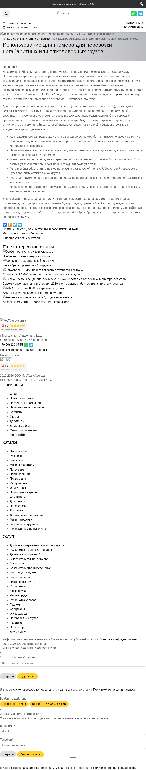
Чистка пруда (18, 595)
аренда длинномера (127, 94)
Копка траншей (20, 577)
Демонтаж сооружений (25, 554)
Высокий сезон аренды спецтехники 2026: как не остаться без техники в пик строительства (63, 283)
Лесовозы (16, 510)
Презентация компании (25, 402)
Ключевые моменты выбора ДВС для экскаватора (36, 301)
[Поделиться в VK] (5, 224)
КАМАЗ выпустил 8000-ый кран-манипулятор (32, 292)
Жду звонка (27, 676)
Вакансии (16, 412)
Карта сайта (18, 434)
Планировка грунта (22, 581)
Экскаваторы (18, 451)
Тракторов (17, 622)
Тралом (15, 604)
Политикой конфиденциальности (115, 689)
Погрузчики (17, 469)
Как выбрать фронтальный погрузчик (27, 265)
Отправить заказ (30, 754)
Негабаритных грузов (24, 618)
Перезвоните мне (14, 703)
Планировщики (20, 474)
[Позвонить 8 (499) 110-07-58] (141, 4)
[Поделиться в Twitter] (15, 224)
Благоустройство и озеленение (30, 568)
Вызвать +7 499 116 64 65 (49, 703)
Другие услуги (19, 631)
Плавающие (18, 478)
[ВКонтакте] (9, 359)
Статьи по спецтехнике (25, 430)
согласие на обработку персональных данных (39, 689)
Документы (17, 421)
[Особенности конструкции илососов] (28, 251)
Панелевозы (18, 505)
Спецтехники (18, 609)
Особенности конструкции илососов (26, 256)
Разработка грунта (22, 586)
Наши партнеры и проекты (27, 407)
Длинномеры (18, 501)
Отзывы (15, 416)
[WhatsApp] (134, 13)
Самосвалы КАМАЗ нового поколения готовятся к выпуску (41, 274)
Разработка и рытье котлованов (31, 549)
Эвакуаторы (18, 487)
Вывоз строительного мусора (29, 558)
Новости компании (22, 398)
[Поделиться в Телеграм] (20, 224)
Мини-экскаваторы (22, 464)
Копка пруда (18, 590)
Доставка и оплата (22, 425)
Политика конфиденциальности (120, 639)
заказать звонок (36, 349)
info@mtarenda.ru (133, 26)
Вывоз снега (18, 563)
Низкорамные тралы (23, 492)
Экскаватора (18, 613)
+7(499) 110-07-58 (11, 344)
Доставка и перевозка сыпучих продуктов (37, 545)
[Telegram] (140, 13)
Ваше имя (7, 725)
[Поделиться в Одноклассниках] (10, 224)
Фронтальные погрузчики (26, 515)
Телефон (6, 739)
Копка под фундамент (24, 572)
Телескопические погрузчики (28, 528)
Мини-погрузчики (21, 519)
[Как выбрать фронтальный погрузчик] (28, 260)
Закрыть (8, 676)
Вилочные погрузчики (24, 524)
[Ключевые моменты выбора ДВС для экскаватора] (37, 297)
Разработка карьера (23, 599)
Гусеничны (17, 455)
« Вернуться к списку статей (21, 238)
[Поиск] (6, 13)
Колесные (16, 460)
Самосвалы (17, 496)
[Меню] (4, 4)
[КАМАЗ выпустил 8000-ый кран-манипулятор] (34, 288)
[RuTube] (3, 359)
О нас (13, 393)
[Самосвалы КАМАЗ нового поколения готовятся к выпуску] (43, 270)
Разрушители (18, 483)
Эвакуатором (18, 627)
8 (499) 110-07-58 (134, 23)
